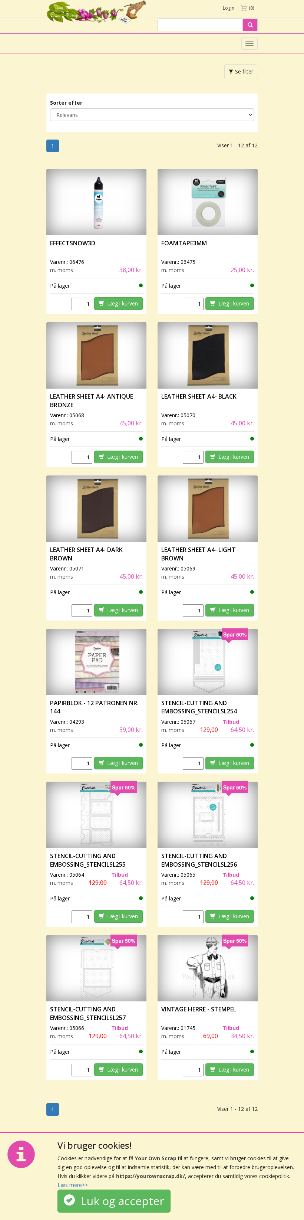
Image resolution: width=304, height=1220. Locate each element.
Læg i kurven (121, 303)
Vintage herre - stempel (198, 1009)
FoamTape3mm (184, 243)
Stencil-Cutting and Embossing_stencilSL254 (199, 707)
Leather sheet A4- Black (199, 396)
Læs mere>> (72, 1184)
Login (228, 8)
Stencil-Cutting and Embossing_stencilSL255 (88, 860)
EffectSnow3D (72, 243)
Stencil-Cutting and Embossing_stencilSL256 (199, 860)
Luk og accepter (119, 1200)
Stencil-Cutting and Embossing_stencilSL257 (88, 1013)
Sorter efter (66, 102)
